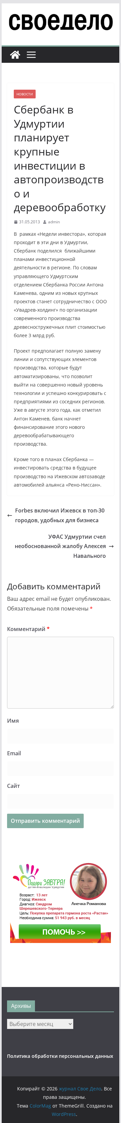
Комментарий (28, 629)
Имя (13, 720)
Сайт (13, 786)
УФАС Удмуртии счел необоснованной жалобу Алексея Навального (60, 546)
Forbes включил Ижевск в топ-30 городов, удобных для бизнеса (60, 515)
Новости (24, 94)
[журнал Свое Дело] (15, 55)
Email (14, 753)
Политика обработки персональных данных (60, 1056)
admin (54, 222)
